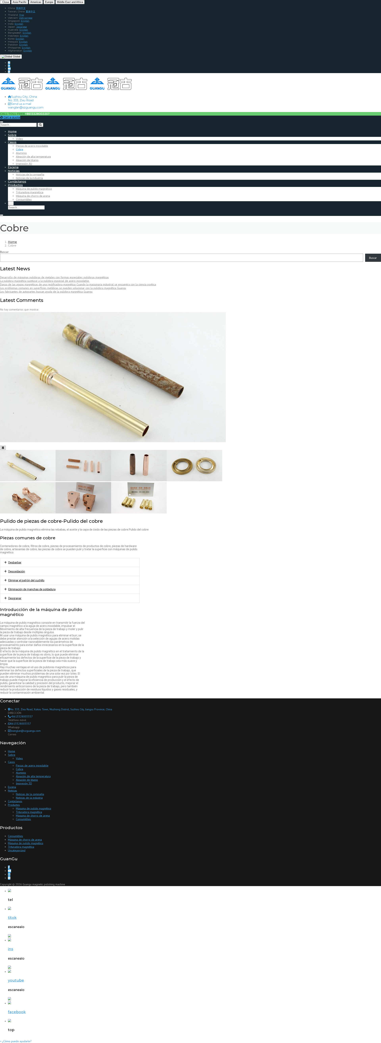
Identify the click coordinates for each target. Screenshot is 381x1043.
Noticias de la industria (29, 178)
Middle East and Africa (70, 2)
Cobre (19, 149)
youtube (16, 980)
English (25, 20)
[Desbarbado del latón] (139, 512)
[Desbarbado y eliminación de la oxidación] (28, 512)
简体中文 (21, 8)
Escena (13, 167)
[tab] (70, 562)
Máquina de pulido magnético (34, 188)
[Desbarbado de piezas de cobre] (83, 480)
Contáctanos (17, 181)
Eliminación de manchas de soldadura (32, 589)
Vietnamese (25, 17)
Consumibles (24, 199)
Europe (49, 2)
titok (12, 917)
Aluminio (21, 153)
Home (12, 131)
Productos (15, 185)
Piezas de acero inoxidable (32, 145)
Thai (21, 14)
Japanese (21, 26)
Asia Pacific (20, 2)
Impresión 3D (24, 163)
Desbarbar (14, 562)
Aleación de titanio (27, 160)
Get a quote (11, 117)
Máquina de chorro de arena (33, 195)
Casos (12, 142)
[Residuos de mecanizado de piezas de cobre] (83, 512)
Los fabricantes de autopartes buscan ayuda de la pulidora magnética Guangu (46, 291)
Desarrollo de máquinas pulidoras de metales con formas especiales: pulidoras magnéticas (54, 277)
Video (19, 138)
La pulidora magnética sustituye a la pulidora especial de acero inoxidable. (44, 281)
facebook (17, 1012)
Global (16, 56)
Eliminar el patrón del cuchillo (26, 580)
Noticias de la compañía (30, 174)
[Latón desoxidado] (194, 480)
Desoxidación (16, 571)
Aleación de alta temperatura (33, 156)
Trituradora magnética (29, 192)
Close (5, 2)
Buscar (4, 252)
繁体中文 (30, 11)
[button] (16, 1041)
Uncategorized (16, 850)
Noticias (14, 171)
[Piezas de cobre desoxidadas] (139, 480)
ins (10, 949)
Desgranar (14, 598)
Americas (35, 2)
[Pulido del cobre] (28, 480)
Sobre (12, 135)
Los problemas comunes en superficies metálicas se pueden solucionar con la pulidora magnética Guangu (63, 288)
